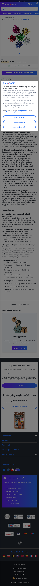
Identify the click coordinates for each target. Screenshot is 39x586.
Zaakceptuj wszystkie (19, 127)
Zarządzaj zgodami (19, 117)
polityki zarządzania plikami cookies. (13, 112)
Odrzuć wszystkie (19, 122)
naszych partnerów (23, 110)
